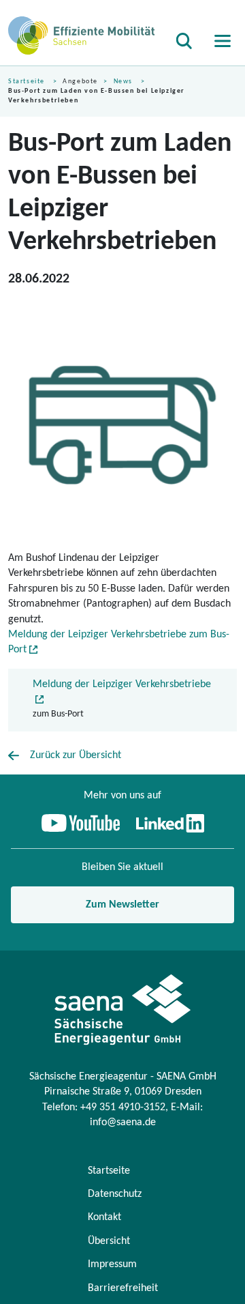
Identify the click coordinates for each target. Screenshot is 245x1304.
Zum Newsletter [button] (122, 904)
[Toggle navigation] (220, 41)
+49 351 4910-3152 (122, 1107)
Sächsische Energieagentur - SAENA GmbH (122, 1076)
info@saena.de (123, 1122)
